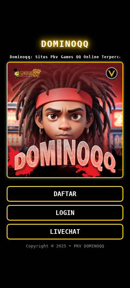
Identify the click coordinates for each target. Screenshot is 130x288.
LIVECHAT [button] (65, 231)
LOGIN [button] (65, 213)
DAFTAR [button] (65, 194)
